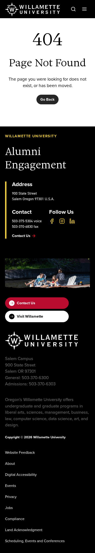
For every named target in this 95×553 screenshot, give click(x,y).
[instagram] (62, 221)
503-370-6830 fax (25, 226)
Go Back (47, 99)
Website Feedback (20, 452)
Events (10, 485)
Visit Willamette (30, 316)
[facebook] (52, 221)
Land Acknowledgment (23, 530)
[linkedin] (72, 221)
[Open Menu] (84, 9)
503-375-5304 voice (27, 221)
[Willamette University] (32, 9)
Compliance (14, 518)
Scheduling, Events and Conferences (35, 541)
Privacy (11, 496)
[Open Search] (73, 9)
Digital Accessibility (21, 474)
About (10, 463)
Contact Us (26, 303)
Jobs (9, 507)
